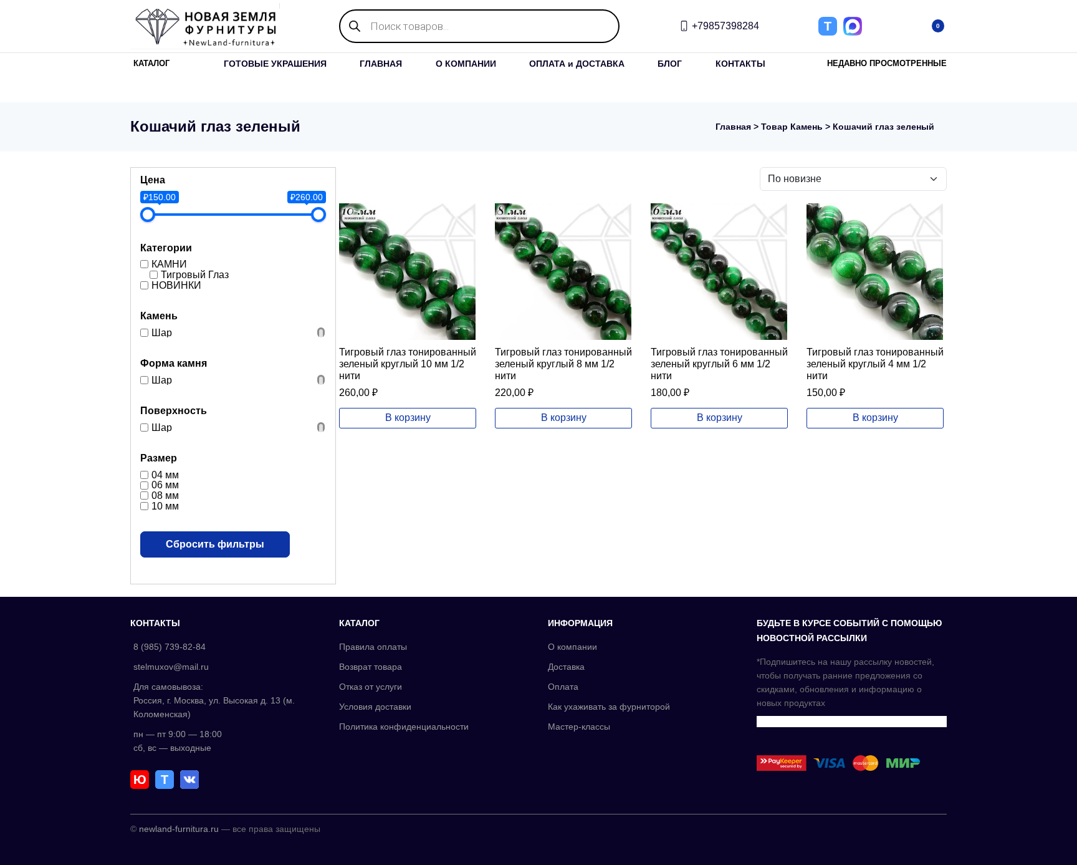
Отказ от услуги (370, 687)
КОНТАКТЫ (740, 63)
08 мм (165, 495)
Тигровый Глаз (195, 274)
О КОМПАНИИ (466, 63)
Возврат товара (370, 667)
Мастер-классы (579, 727)
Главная (733, 127)
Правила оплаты (373, 647)
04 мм (165, 474)
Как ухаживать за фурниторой (609, 707)
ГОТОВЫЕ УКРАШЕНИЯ (275, 63)
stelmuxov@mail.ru (171, 667)
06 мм (165, 485)
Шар (161, 332)
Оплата (563, 687)
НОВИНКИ (176, 284)
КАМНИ (169, 264)
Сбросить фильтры (215, 544)
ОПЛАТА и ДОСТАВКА (577, 63)
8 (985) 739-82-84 (169, 647)
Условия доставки (375, 707)
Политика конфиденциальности (404, 727)
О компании (572, 647)
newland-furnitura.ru (179, 829)
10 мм (165, 506)
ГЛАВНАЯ (381, 63)
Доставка (566, 667)
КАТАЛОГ (151, 63)
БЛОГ (670, 63)
